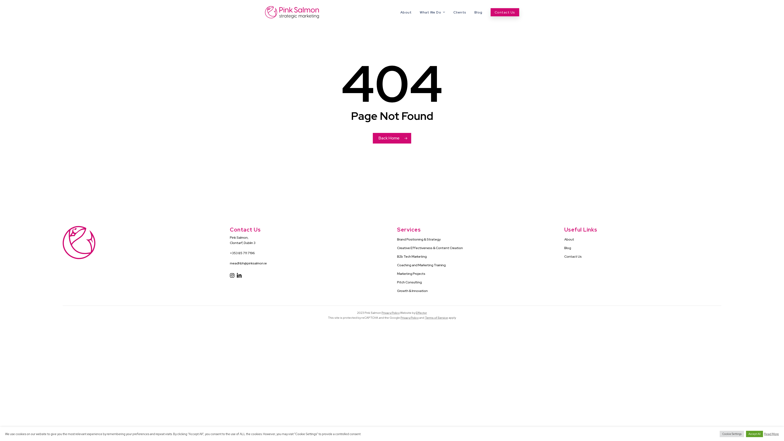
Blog (567, 248)
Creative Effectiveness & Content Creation (430, 248)
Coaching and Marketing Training (421, 265)
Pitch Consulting (409, 282)
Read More (771, 434)
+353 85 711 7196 (242, 253)
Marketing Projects (411, 274)
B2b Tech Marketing (412, 256)
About (569, 239)
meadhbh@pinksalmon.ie (248, 263)
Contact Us (573, 256)
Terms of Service (436, 318)
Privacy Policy (391, 313)
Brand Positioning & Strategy (419, 239)
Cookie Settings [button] (732, 434)
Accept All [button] (754, 434)
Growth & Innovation (412, 291)
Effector (421, 313)
